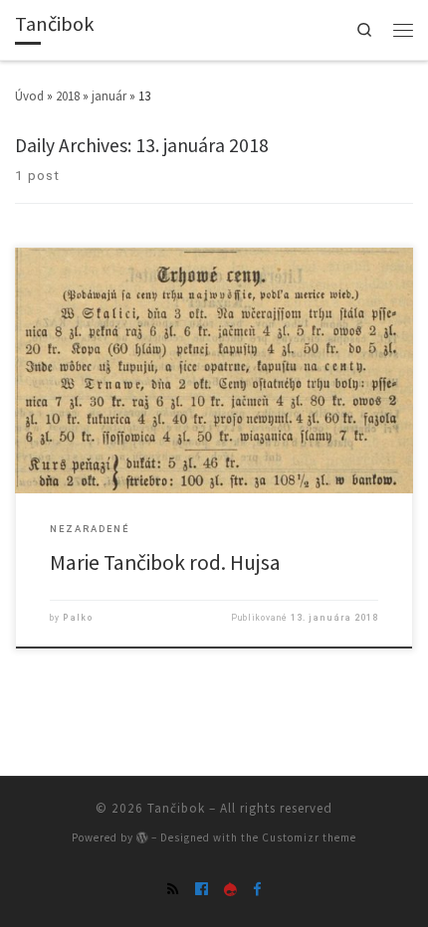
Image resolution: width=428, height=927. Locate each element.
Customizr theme (309, 837)
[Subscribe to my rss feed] (173, 889)
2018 (68, 96)
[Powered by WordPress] (142, 837)
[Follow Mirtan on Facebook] (257, 889)
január (109, 96)
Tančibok (176, 808)
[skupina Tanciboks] (201, 889)
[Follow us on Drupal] (230, 889)
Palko (78, 618)
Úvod (29, 96)
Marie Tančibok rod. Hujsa (165, 562)
